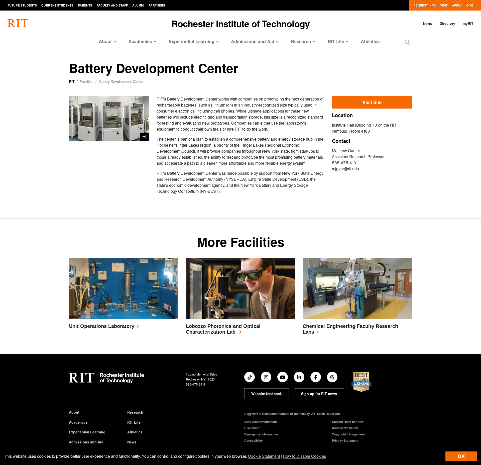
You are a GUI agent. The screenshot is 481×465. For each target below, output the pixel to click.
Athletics (370, 41)
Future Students (22, 5)
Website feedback (266, 393)
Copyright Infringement (348, 434)
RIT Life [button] (336, 41)
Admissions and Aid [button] (252, 41)
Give (469, 5)
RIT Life (134, 422)
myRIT (468, 23)
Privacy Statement (345, 440)
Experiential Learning (87, 431)
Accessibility (253, 440)
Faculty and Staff (112, 5)
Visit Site (372, 102)
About (74, 412)
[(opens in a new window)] (249, 377)
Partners (157, 5)
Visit (443, 5)
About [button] (105, 41)
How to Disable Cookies (304, 456)
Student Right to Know (348, 421)
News (427, 23)
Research (135, 412)
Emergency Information (261, 434)
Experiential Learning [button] (191, 41)
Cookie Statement (264, 456)
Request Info (424, 5)
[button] (407, 42)
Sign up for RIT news (319, 393)
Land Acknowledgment (260, 421)
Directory (447, 23)
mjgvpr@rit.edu (345, 168)
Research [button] (301, 41)
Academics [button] (140, 41)
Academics (78, 422)
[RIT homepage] (18, 23)
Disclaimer (252, 428)
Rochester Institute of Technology (240, 23)
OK (461, 456)
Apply (457, 5)
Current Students (57, 5)
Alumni (138, 5)
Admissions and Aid (86, 441)
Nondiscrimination (345, 428)
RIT (72, 81)
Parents (85, 5)
